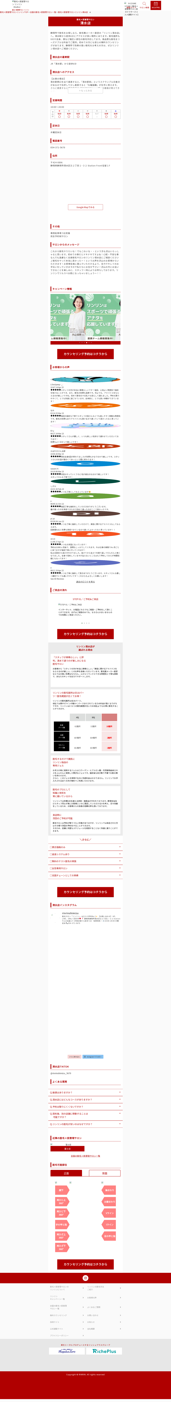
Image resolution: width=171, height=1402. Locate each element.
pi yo (52, 518)
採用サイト (54, 1322)
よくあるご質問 (93, 1307)
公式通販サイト (56, 1328)
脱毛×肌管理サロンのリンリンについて (59, 1288)
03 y (52, 430)
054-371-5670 (57, 147)
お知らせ (91, 1322)
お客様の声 (92, 1297)
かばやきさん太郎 (57, 451)
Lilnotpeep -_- (56, 384)
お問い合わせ (92, 1315)
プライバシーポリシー (59, 1335)
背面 (104, 1173)
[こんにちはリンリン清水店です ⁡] (109, 933)
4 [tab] (87, 343)
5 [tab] (89, 343)
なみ (52, 410)
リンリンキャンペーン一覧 (57, 1297)
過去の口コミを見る (85, 581)
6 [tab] (91, 343)
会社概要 (91, 1328)
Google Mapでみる (86, 207)
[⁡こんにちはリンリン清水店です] (61, 990)
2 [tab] (82, 343)
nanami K (54, 468)
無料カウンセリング (58, 1315)
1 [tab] (80, 343)
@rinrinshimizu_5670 (60, 1073)
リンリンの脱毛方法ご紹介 (95, 1288)
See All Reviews (57, 578)
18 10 (52, 538)
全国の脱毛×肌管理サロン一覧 (85, 1155)
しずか (53, 486)
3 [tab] (84, 343)
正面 (66, 1173)
